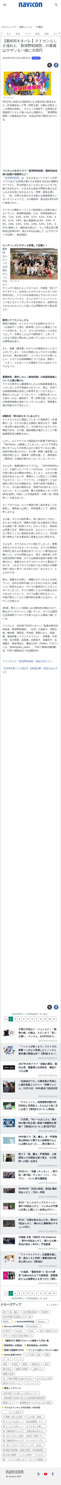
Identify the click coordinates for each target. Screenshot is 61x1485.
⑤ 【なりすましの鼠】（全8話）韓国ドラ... (23, 1436)
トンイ (19, 1359)
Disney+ (42, 1321)
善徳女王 (36, 1364)
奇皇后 (15, 1364)
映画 (38, 34)
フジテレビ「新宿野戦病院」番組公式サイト (28, 661)
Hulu (32, 1331)
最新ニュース (26, 27)
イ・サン (7, 1359)
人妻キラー (38, 1369)
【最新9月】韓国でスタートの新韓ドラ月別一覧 (26, 1340)
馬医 (47, 1354)
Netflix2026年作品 (25, 1321)
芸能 (46, 34)
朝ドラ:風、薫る (10, 1312)
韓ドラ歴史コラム (48, 1331)
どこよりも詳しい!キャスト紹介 (43, 1350)
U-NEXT (7, 1331)
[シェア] (56, 65)
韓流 (18, 34)
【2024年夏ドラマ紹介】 (16, 668)
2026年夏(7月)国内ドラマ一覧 (17, 1317)
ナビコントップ (8, 27)
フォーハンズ (32, 1383)
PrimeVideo (33, 1326)
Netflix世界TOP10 (12, 1355)
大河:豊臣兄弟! (29, 1312)
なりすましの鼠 (44, 1378)
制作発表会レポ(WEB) (37, 1345)
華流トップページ (12, 1388)
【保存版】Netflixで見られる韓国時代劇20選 (23, 1398)
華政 (25, 1364)
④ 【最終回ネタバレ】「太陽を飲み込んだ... (24, 1431)
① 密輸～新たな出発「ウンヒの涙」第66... (23, 1417)
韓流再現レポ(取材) (13, 1345)
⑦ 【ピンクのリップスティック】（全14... (23, 1445)
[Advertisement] (30, 16)
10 (50, 1019)
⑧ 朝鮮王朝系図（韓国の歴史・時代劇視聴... (24, 1450)
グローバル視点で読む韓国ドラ (17, 1336)
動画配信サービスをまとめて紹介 (35, 1402)
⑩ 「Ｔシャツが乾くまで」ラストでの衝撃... (24, 1459)
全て (9, 34)
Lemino (19, 1331)
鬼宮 (5, 1364)
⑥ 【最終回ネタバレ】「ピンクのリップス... (24, 1440)
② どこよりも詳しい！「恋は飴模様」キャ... (24, 1421)
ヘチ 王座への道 (32, 1354)
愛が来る (7, 1369)
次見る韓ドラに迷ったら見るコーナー (20, 1393)
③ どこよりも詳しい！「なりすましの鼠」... (24, 1426)
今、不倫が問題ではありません (17, 1378)
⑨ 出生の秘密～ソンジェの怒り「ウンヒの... (24, 1455)
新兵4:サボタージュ (12, 1383)
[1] (6, 1019)
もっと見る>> (12, 1412)
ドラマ (28, 34)
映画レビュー (9, 1402)
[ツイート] (49, 65)
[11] (54, 1019)
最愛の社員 (8, 1374)
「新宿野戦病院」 (12, 178)
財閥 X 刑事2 (22, 1369)
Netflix (7, 1321)
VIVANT (44, 1312)
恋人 (47, 1364)
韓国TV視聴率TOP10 (14, 1350)
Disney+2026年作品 (13, 1326)
